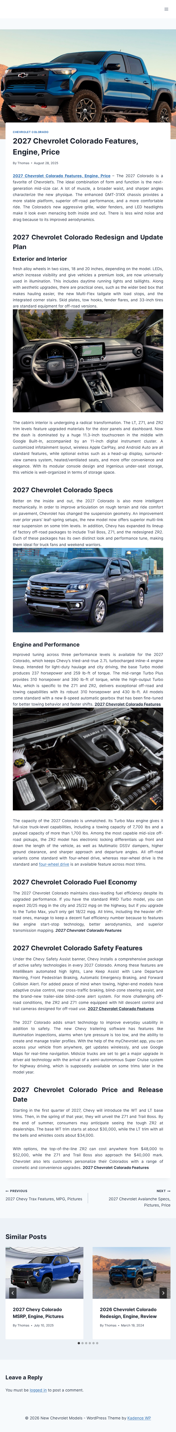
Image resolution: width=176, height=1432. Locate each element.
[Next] (163, 1293)
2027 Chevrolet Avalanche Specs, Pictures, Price (139, 1198)
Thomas (23, 163)
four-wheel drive (54, 864)
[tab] (79, 1343)
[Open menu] (166, 9)
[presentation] (44, 1273)
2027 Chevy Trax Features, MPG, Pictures (44, 1195)
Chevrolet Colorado (31, 132)
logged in (38, 1390)
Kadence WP (139, 1418)
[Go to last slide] (12, 1293)
